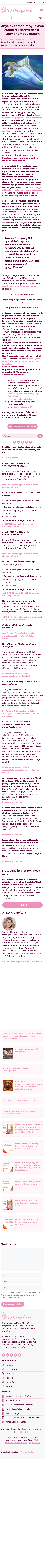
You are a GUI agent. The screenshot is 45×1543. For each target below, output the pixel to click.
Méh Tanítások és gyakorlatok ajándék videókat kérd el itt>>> (20, 486)
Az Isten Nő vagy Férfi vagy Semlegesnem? (16, 1069)
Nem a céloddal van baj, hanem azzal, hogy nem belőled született (26, 1146)
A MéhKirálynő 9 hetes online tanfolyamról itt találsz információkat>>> (22, 618)
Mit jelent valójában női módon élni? (26, 1050)
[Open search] (11, 18)
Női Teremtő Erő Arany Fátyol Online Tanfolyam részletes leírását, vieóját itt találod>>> (20, 714)
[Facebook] (14, 442)
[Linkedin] (30, 442)
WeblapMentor (27, 1452)
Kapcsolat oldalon (23, 1432)
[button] (41, 10)
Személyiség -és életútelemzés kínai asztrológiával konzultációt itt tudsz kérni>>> (19, 636)
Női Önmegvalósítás (19, 39)
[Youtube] (18, 442)
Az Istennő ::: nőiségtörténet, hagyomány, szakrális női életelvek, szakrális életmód (28, 1085)
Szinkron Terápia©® (23, 407)
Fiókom (41, 2)
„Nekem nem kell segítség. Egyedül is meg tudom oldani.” (21, 1112)
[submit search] (40, 436)
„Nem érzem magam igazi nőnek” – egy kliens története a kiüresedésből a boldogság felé (22, 1036)
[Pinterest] (26, 442)
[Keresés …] (19, 435)
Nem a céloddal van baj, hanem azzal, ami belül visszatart (26, 1222)
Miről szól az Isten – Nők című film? (19, 1100)
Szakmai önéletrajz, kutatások (16, 961)
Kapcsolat (31, 2)
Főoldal (4, 39)
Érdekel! (22, 904)
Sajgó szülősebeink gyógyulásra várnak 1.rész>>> (22, 116)
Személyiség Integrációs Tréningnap (19, 286)
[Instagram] (22, 442)
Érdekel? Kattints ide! (12, 802)
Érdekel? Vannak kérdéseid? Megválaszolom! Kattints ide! (16, 675)
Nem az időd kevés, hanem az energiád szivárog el (28, 1182)
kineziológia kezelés (23, 399)
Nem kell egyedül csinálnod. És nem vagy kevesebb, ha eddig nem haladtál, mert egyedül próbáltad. (28, 1128)
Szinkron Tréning (17, 380)
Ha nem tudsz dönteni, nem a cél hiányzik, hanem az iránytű (28, 1203)
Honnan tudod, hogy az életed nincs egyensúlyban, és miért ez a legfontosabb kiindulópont (28, 1166)
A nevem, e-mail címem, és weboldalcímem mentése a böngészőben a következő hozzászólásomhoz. (21, 1295)
